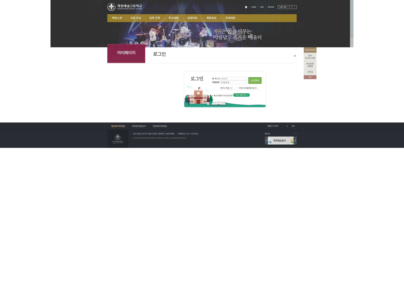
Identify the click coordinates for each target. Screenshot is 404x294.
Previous (266, 141)
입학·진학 (154, 18)
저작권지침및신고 (139, 126)
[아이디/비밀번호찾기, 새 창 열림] (247, 88)
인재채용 (230, 18)
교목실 (310, 72)
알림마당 (192, 18)
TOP (310, 77)
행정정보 (211, 18)
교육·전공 (135, 18)
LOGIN (253, 7)
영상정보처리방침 (160, 126)
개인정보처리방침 (118, 126)
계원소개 (117, 18)
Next (295, 141)
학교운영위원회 (310, 65)
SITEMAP (271, 7)
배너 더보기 (296, 133)
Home (295, 56)
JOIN (262, 7)
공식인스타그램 (310, 57)
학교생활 (174, 18)
